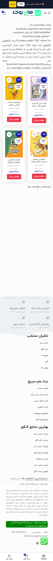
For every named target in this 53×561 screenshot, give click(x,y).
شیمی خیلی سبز (41, 465)
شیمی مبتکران (42, 458)
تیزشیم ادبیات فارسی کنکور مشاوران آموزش (14, 105)
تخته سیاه (39, 109)
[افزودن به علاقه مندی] (34, 80)
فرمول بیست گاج (41, 471)
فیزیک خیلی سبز (41, 446)
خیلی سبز (44, 342)
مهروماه (45, 355)
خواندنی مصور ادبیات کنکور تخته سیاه (39, 162)
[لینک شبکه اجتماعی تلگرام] (37, 543)
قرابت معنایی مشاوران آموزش (14, 161)
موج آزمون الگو (42, 419)
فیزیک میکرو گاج (41, 452)
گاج (46, 361)
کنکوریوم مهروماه (41, 413)
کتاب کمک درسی (41, 400)
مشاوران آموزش (14, 108)
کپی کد (12, 4)
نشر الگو (44, 349)
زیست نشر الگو (41, 440)
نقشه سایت (43, 388)
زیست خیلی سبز (41, 433)
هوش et (44, 367)
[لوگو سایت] (26, 13)
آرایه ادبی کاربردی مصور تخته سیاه (39, 104)
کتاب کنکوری (42, 407)
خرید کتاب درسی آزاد (39, 394)
